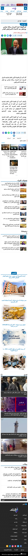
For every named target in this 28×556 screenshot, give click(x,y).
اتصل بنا (16, 549)
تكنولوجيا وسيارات (13, 536)
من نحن (22, 549)
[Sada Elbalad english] (3, 5)
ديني (16, 525)
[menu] (25, 8)
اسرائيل (8, 138)
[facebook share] (10, 35)
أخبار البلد (12, 11)
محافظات (15, 532)
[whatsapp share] (5, 35)
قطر (14, 138)
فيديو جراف (24, 532)
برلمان (25, 539)
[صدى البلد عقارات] (8, 5)
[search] (2, 8)
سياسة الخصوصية (8, 549)
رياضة (16, 518)
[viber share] (3, 133)
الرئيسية (25, 11)
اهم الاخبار (19, 11)
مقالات (25, 542)
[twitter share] (8, 35)
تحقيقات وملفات (14, 539)
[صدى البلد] (14, 8)
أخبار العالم (24, 529)
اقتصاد (25, 536)
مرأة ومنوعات (24, 525)
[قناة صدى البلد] (25, 5)
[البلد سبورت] (20, 5)
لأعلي (24, 504)
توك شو (19, 20)
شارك (14, 35)
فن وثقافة (25, 522)
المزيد (3, 460)
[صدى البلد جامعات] (13, 5)
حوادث (6, 11)
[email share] (2, 35)
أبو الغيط (19, 138)
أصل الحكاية (15, 529)
